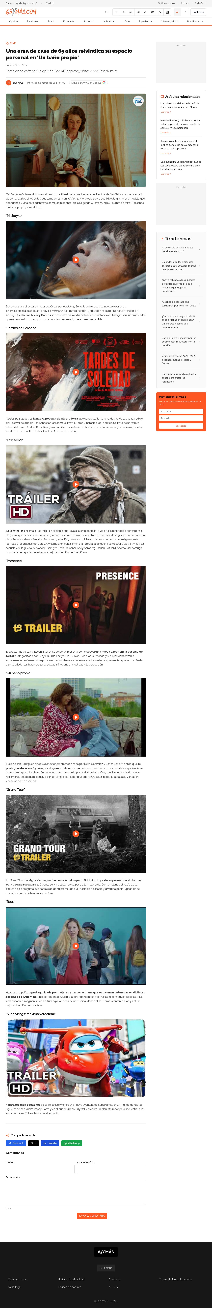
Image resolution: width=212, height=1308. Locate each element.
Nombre (10, 1162)
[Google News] (167, 12)
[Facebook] (116, 12)
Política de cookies (69, 1287)
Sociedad (88, 21)
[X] (123, 12)
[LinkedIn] (130, 12)
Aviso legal (14, 1287)
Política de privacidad (71, 1279)
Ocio (127, 21)
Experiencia (145, 21)
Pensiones (32, 21)
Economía (68, 21)
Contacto (114, 1279)
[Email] (152, 12)
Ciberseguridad (169, 21)
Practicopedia (195, 21)
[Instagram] (138, 12)
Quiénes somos (166, 3)
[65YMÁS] (8, 82)
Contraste (198, 12)
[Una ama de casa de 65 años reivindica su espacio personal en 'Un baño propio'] (138, 101)
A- (177, 12)
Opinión (13, 21)
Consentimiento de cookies (175, 1279)
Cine (13, 43)
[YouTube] (145, 12)
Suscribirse (181, 426)
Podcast (185, 3)
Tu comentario (13, 1177)
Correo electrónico (86, 1162)
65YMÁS (18, 82)
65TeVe (199, 3)
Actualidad (109, 21)
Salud (51, 21)
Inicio (9, 65)
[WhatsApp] (159, 12)
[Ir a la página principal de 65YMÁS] (21, 12)
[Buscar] (106, 12)
